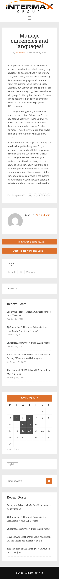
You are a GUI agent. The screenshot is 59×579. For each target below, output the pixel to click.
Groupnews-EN (18, 195)
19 (23, 430)
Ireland (11, 272)
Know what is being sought (30, 241)
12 (23, 424)
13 (29, 424)
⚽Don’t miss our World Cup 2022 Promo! (28, 342)
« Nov (10, 449)
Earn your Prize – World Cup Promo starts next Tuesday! (29, 313)
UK (20, 272)
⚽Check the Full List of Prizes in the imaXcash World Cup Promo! (27, 329)
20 (29, 430)
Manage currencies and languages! (29, 40)
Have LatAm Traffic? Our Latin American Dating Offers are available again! (29, 356)
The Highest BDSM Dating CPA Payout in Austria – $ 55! (28, 372)
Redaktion (20, 52)
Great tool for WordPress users (28, 250)
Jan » (16, 449)
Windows (30, 272)
